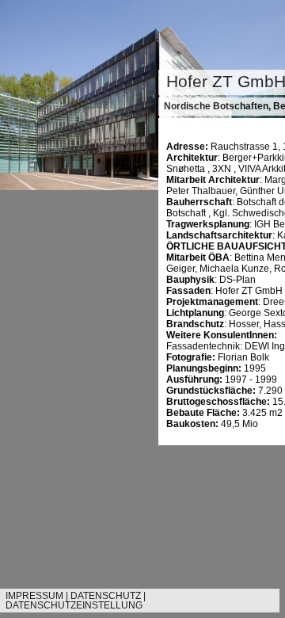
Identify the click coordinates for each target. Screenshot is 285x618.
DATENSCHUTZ (105, 595)
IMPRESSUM (34, 595)
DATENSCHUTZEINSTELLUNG (74, 605)
